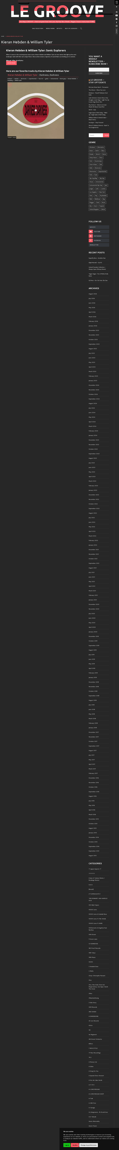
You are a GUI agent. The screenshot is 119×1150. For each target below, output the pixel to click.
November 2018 (94, 686)
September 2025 (94, 344)
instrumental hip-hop (96, 185)
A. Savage (92, 1107)
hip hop (102, 178)
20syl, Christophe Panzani (97, 975)
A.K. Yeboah (92, 1117)
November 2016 (94, 782)
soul (95, 206)
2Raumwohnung (94, 998)
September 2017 (94, 746)
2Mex (90, 993)
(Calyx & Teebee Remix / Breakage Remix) (96, 879)
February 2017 (93, 773)
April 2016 (92, 810)
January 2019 (93, 677)
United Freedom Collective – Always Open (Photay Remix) (97, 268)
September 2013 (94, 851)
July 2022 (92, 517)
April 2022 (92, 531)
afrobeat (92, 147)
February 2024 (93, 431)
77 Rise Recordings (95, 1053)
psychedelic (103, 195)
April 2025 (92, 367)
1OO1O (91, 962)
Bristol (98, 154)
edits (91, 168)
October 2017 (93, 741)
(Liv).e (91, 884)
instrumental (54, 78)
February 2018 (93, 723)
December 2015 (94, 819)
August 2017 (92, 750)
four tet (41, 78)
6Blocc (91, 1043)
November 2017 (94, 737)
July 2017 (91, 755)
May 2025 (92, 362)
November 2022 (94, 499)
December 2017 (94, 732)
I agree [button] (67, 1145)
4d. (90, 1030)
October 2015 (93, 823)
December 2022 (94, 495)
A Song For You (93, 1071)
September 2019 (94, 645)
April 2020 (92, 627)
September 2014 (94, 846)
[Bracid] (91, 889)
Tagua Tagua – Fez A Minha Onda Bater (98, 275)
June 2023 (92, 467)
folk (91, 175)
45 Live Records (94, 1021)
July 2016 (91, 801)
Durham (16, 78)
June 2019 (92, 659)
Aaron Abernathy (94, 1121)
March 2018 (92, 718)
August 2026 (93, 294)
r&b (91, 199)
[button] (116, 6)
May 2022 (92, 527)
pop (96, 195)
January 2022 (93, 545)
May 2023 (92, 472)
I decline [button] (75, 1145)
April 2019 (92, 668)
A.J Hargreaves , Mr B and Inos (98, 1112)
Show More (11, 63)
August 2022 (93, 513)
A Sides (91, 1066)
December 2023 (94, 440)
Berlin (97, 150)
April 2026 (92, 312)
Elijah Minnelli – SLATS (95, 262)
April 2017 (92, 764)
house (91, 182)
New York (102, 192)
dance (104, 154)
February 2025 (93, 376)
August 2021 (93, 568)
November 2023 (94, 444)
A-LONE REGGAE (94, 1089)
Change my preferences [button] (89, 1145)
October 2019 (93, 641)
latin (97, 188)
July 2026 (92, 298)
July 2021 (91, 572)
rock (97, 202)
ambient (9, 78)
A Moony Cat (93, 1062)
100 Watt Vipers (94, 905)
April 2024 (92, 422)
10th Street (92, 934)
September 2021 (94, 563)
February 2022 (93, 540)
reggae (92, 202)
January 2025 (93, 380)
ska (91, 206)
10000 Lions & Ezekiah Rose (98, 914)
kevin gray (63, 78)
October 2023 (93, 449)
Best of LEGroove (71, 28)
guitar (46, 78)
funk (95, 175)
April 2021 (92, 586)
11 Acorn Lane (93, 939)
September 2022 (94, 508)
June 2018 (92, 709)
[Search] (81, 28)
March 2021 (92, 591)
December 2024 (94, 385)
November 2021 (94, 554)
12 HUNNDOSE (93, 943)
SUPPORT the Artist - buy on (15, 147)
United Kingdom (94, 209)
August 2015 (93, 828)
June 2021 (92, 577)
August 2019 (93, 650)
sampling (10, 80)
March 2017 (92, 769)
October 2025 (93, 339)
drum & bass (93, 164)
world (103, 209)
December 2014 (94, 837)
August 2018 (93, 700)
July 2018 (91, 705)
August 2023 (93, 458)
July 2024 (92, 408)
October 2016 (93, 787)
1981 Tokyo (92, 953)
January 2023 (93, 490)
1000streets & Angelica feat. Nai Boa (98, 929)
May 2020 (92, 622)
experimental (32, 78)
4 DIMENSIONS (93, 1016)
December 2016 (94, 778)
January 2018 (93, 727)
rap (104, 199)
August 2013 (92, 855)
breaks (91, 154)
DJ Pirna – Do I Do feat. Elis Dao (98, 280)
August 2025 (93, 348)
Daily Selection (37, 28)
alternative (100, 147)
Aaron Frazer (93, 1126)
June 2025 (92, 358)
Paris (91, 195)
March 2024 (92, 426)
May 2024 (92, 417)
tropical (101, 206)
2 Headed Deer (93, 966)
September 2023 (94, 453)
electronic (24, 78)
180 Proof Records (94, 948)
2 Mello (91, 971)
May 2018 (92, 714)
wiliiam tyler (18, 80)
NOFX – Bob (92, 110)
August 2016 (93, 796)
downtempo (98, 161)
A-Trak (91, 1098)
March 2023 (92, 481)
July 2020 (92, 613)
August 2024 (93, 403)
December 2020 (94, 604)
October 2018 (93, 691)
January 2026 (93, 326)
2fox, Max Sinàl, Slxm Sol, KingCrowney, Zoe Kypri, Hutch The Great (98, 987)
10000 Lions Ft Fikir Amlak (97, 919)
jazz (106, 185)
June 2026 (92, 303)
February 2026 (93, 321)
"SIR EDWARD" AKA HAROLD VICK (98, 899)
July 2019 (91, 654)
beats (91, 150)
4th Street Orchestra (95, 1039)
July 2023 (92, 463)
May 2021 (92, 581)
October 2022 (93, 504)
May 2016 (92, 805)
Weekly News (50, 28)
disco (101, 157)
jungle (91, 188)
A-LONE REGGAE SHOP (96, 1094)
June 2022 (92, 522)
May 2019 (92, 664)
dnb (91, 161)
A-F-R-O (91, 1085)
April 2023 (92, 476)
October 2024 (93, 394)
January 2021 (93, 600)
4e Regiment (93, 1034)
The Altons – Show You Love (97, 90)
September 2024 (94, 399)
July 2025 (92, 353)
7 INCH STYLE (93, 1048)
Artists (59, 28)
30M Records (93, 1007)
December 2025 (94, 330)
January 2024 (93, 435)
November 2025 (94, 335)
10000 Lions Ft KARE (95, 923)
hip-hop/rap (93, 178)
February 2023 (93, 485)
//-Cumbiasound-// (94, 894)
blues (103, 150)
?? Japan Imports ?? (95, 869)
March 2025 (92, 371)
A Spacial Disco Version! (96, 1075)
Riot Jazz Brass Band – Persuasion (98, 87)
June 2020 (92, 618)
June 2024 (92, 412)
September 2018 (94, 695)
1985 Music (92, 957)
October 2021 (93, 558)
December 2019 (94, 636)
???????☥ (92, 873)
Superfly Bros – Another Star (97, 258)
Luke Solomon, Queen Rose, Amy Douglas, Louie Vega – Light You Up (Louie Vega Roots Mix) (99, 100)
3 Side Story (92, 1002)
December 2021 (94, 549)
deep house (93, 157)
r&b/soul (97, 199)
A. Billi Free (92, 1103)
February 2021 (93, 595)
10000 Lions (93, 909)
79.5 (90, 1057)
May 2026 (92, 307)
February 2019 (93, 673)
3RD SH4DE (92, 1011)
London (103, 188)
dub (101, 164)
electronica (93, 171)
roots (103, 202)
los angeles (93, 192)
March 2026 (92, 316)
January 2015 (93, 833)
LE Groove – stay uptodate (97, 81)
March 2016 (92, 814)
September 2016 (94, 791)
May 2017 (92, 759)
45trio (91, 1025)
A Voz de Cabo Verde (95, 1080)
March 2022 (92, 536)
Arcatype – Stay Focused (96, 122)
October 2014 (93, 842)
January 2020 (93, 632)
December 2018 (94, 682)
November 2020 (94, 609)
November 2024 (94, 390)
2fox (90, 980)
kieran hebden (72, 78)
